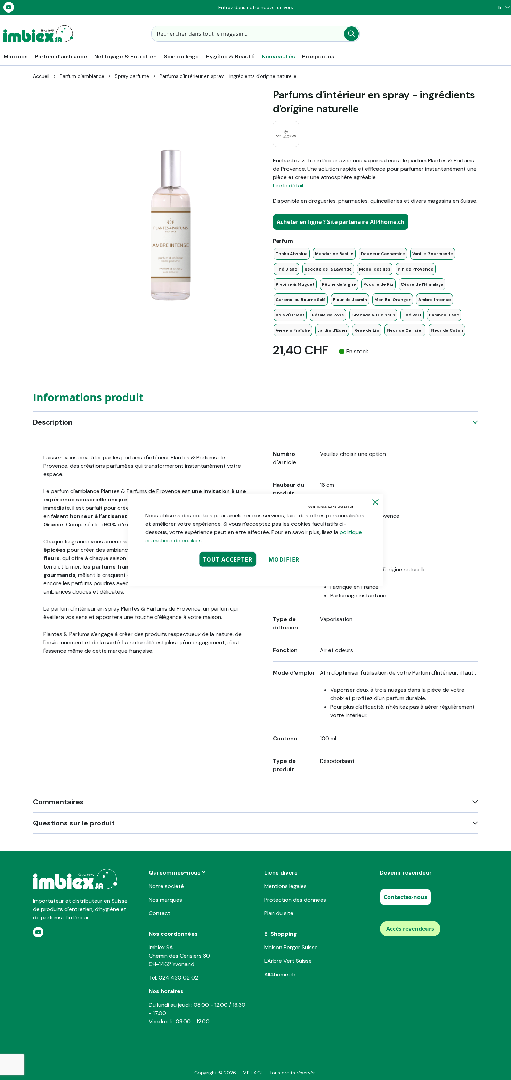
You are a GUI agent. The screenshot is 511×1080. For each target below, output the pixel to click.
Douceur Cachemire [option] (383, 254)
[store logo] (38, 34)
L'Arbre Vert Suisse (288, 961)
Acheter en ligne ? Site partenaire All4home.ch (341, 222)
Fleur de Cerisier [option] (405, 330)
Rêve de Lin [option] (366, 330)
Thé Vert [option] (412, 315)
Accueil (41, 76)
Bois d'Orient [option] (290, 315)
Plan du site (278, 913)
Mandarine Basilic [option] (334, 254)
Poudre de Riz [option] (378, 284)
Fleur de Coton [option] (447, 330)
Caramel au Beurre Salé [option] (301, 300)
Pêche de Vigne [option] (339, 284)
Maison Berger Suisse (291, 947)
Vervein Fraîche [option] (293, 330)
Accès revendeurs (410, 929)
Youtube (8, 7)
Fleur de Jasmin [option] (350, 300)
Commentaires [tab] (58, 801)
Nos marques (165, 899)
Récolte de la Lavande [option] (328, 269)
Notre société (166, 886)
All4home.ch (279, 974)
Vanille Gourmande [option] (432, 254)
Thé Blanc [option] (286, 269)
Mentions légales (285, 886)
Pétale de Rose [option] (328, 315)
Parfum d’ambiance (82, 76)
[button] (502, 7)
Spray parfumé (132, 76)
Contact (159, 913)
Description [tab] (52, 422)
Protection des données (295, 899)
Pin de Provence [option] (415, 269)
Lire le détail (288, 185)
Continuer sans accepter (331, 506)
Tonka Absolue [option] (292, 254)
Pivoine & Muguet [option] (295, 284)
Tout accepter (228, 559)
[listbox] (375, 292)
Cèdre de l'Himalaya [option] (422, 284)
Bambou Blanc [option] (444, 315)
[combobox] (255, 34)
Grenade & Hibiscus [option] (373, 315)
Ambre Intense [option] (434, 300)
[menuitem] (15, 56)
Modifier (284, 559)
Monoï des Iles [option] (374, 269)
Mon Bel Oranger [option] (392, 300)
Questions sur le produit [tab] (74, 823)
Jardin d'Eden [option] (332, 330)
